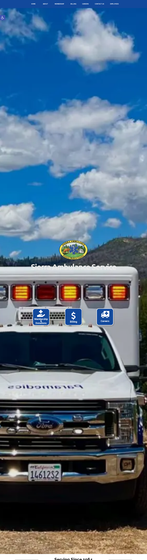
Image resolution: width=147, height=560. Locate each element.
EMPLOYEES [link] (114, 4)
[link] (2, 17)
